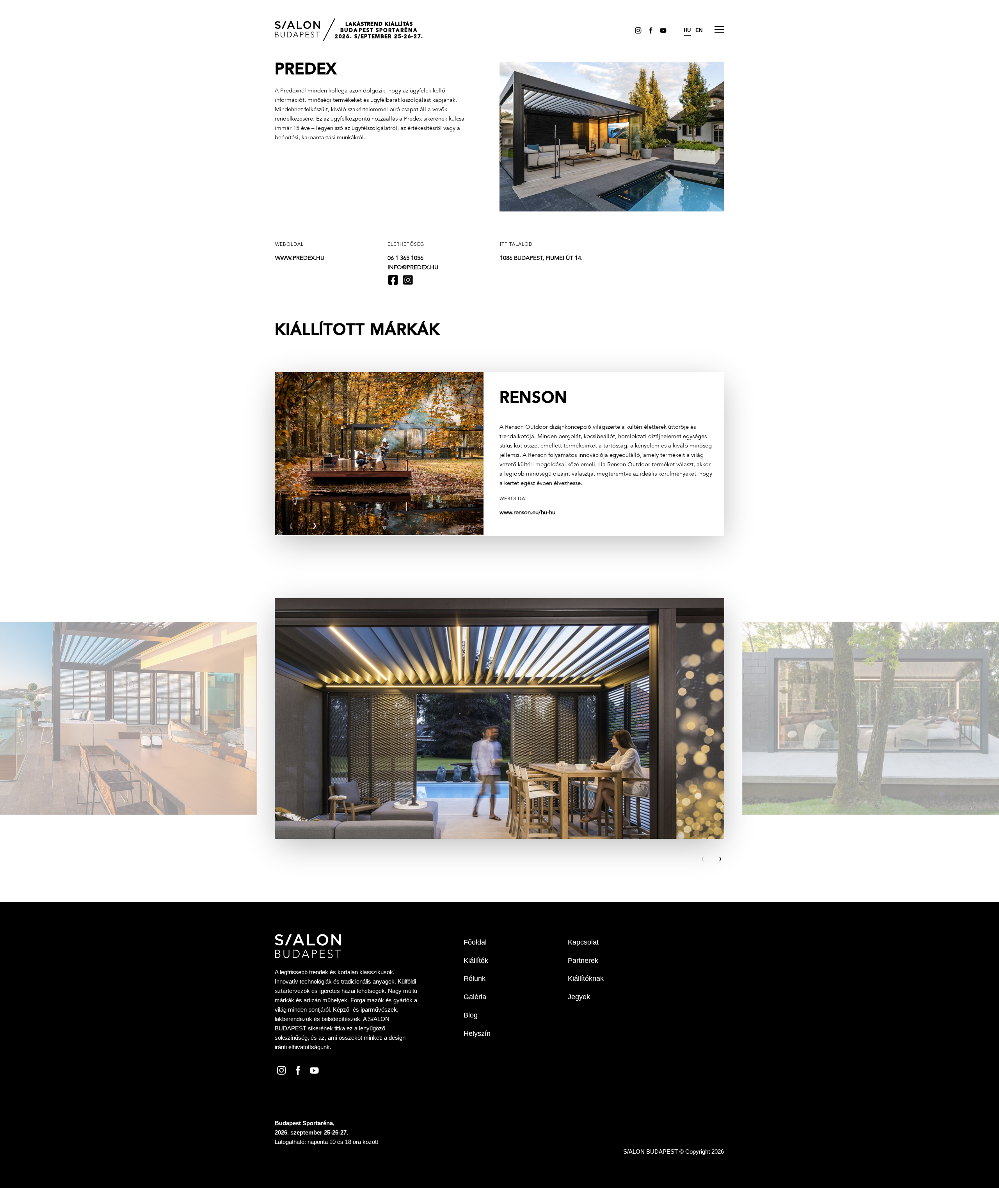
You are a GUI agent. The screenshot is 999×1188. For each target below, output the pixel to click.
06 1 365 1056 (405, 258)
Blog (471, 1015)
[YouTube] (662, 30)
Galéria (475, 997)
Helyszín (477, 1033)
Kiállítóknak (586, 978)
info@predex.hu (413, 268)
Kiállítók (476, 960)
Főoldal (475, 942)
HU (687, 30)
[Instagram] (637, 30)
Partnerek (583, 960)
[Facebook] (649, 30)
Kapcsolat (583, 942)
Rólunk (474, 978)
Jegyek (579, 997)
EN (698, 30)
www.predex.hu (299, 258)
